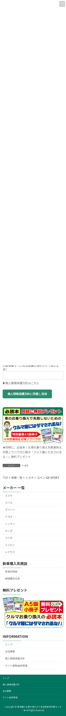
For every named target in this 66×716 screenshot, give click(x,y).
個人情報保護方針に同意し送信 (27, 393)
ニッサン (10, 524)
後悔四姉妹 (11, 571)
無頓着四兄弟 (12, 578)
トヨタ (25, 465)
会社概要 (10, 651)
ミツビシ (10, 545)
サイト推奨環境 (10, 697)
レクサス (10, 552)
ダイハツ (10, 509)
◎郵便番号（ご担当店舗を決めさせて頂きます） (31, 367)
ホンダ (8, 531)
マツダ (8, 538)
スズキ (8, 495)
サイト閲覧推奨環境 (16, 665)
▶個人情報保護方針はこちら (21, 383)
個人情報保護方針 (15, 658)
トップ (8, 644)
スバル (8, 502)
